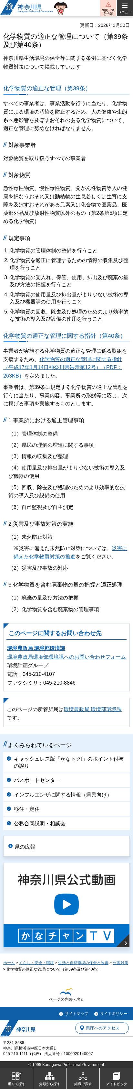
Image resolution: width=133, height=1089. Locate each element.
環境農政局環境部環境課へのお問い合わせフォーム (66, 657)
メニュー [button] (124, 12)
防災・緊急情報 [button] (108, 12)
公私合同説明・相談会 (40, 823)
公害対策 (120, 963)
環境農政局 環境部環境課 (36, 648)
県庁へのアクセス (102, 1028)
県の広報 (25, 847)
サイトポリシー (113, 1013)
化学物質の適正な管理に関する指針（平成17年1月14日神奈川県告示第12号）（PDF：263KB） (62, 368)
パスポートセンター (37, 780)
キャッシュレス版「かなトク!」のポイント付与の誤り (69, 762)
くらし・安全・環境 (36, 963)
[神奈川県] (18, 1028)
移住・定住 (27, 809)
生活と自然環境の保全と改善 (83, 963)
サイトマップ (76, 1013)
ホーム (9, 963)
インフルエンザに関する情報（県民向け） (63, 795)
